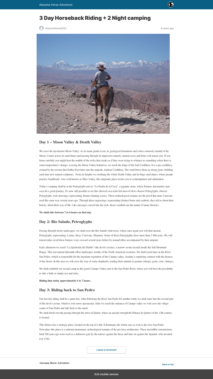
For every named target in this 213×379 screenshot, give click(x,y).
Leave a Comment (107, 349)
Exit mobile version (107, 374)
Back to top (168, 364)
